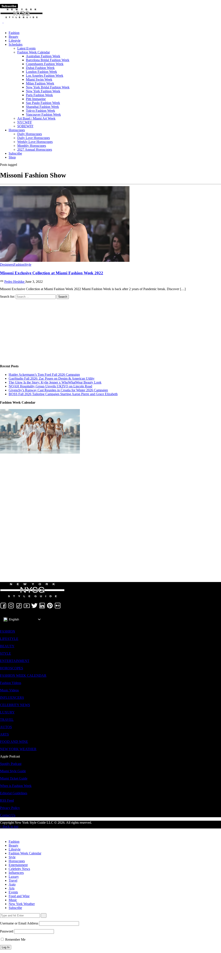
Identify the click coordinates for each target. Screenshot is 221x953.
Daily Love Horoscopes (33, 138)
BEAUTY (7, 646)
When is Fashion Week (16, 786)
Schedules (15, 44)
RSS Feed (7, 800)
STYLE (5, 653)
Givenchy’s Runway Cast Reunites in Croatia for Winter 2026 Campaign (58, 390)
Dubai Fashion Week (40, 68)
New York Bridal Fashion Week (47, 87)
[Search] (1, 21)
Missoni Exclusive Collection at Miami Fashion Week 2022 (51, 273)
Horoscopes (17, 130)
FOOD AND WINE (14, 742)
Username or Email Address (19, 923)
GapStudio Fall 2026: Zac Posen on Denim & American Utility (52, 378)
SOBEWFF (25, 126)
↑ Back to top (9, 826)
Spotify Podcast (10, 764)
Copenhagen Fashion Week (44, 64)
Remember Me (14, 939)
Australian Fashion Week (43, 56)
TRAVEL (7, 719)
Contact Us (7, 815)
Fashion (14, 33)
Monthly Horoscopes (31, 145)
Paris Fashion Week (39, 95)
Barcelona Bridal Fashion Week (47, 60)
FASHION (7, 631)
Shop (12, 157)
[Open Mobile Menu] (1, 2)
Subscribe (9, 6)
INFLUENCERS (12, 697)
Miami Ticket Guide (13, 778)
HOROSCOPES (11, 668)
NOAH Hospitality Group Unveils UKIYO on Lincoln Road (50, 386)
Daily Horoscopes (29, 134)
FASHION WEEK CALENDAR (23, 675)
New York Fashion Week (43, 91)
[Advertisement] (110, 329)
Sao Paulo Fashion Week (43, 103)
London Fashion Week (41, 72)
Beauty (13, 36)
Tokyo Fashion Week (40, 110)
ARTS (4, 734)
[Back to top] (1, 830)
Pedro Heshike (14, 281)
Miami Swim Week (39, 79)
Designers (7, 264)
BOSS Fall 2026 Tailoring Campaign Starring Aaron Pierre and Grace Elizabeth (63, 394)
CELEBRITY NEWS (15, 705)
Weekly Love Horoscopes (35, 142)
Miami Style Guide (13, 771)
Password (6, 931)
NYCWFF (24, 122)
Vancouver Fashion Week (43, 114)
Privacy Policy (10, 808)
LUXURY (7, 712)
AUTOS (6, 727)
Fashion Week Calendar (33, 52)
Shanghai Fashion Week (42, 107)
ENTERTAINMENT (14, 661)
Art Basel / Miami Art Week (36, 118)
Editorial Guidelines (13, 793)
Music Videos (9, 690)
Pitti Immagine (36, 99)
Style (27, 264)
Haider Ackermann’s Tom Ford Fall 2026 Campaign (44, 374)
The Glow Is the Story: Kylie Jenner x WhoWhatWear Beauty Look (55, 382)
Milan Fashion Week (40, 83)
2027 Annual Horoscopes (34, 149)
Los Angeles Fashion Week (44, 75)
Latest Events (26, 48)
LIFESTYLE (9, 639)
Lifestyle (15, 40)
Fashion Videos (10, 683)
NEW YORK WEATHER (18, 749)
